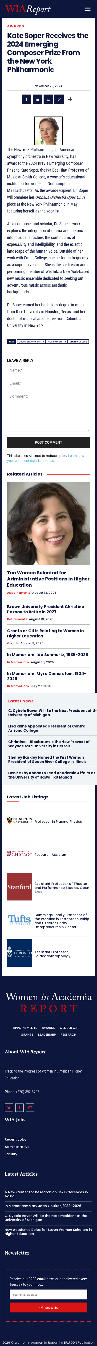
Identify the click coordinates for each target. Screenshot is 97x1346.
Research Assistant (51, 854)
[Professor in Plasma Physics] (19, 820)
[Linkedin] (37, 99)
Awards (15, 26)
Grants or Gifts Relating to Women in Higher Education (45, 633)
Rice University (57, 341)
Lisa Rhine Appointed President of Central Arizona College (47, 728)
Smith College (78, 341)
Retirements (17, 619)
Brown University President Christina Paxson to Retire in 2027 (45, 609)
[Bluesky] (9, 1108)
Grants (13, 643)
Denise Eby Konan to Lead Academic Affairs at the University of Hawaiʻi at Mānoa (51, 775)
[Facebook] (26, 99)
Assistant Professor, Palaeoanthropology (52, 954)
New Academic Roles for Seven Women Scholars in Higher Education (48, 1231)
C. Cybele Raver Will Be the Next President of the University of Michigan (46, 1217)
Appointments (18, 593)
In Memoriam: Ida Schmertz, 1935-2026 (47, 655)
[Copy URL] (59, 99)
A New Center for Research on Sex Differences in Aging (46, 1194)
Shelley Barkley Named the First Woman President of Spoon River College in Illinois (47, 759)
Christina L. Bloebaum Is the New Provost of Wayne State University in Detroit (49, 744)
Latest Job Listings (27, 797)
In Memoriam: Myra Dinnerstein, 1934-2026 (46, 676)
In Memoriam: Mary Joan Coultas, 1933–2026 (43, 1205)
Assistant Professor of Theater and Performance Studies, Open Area (61, 887)
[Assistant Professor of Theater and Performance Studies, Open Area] (19, 886)
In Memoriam (18, 662)
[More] (70, 99)
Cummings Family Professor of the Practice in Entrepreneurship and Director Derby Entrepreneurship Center (61, 921)
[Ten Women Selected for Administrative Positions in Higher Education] (48, 523)
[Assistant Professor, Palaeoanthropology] (19, 953)
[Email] (48, 99)
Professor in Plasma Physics (58, 821)
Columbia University (31, 341)
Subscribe (51, 1307)
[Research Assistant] (19, 853)
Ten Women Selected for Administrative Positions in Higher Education (48, 578)
